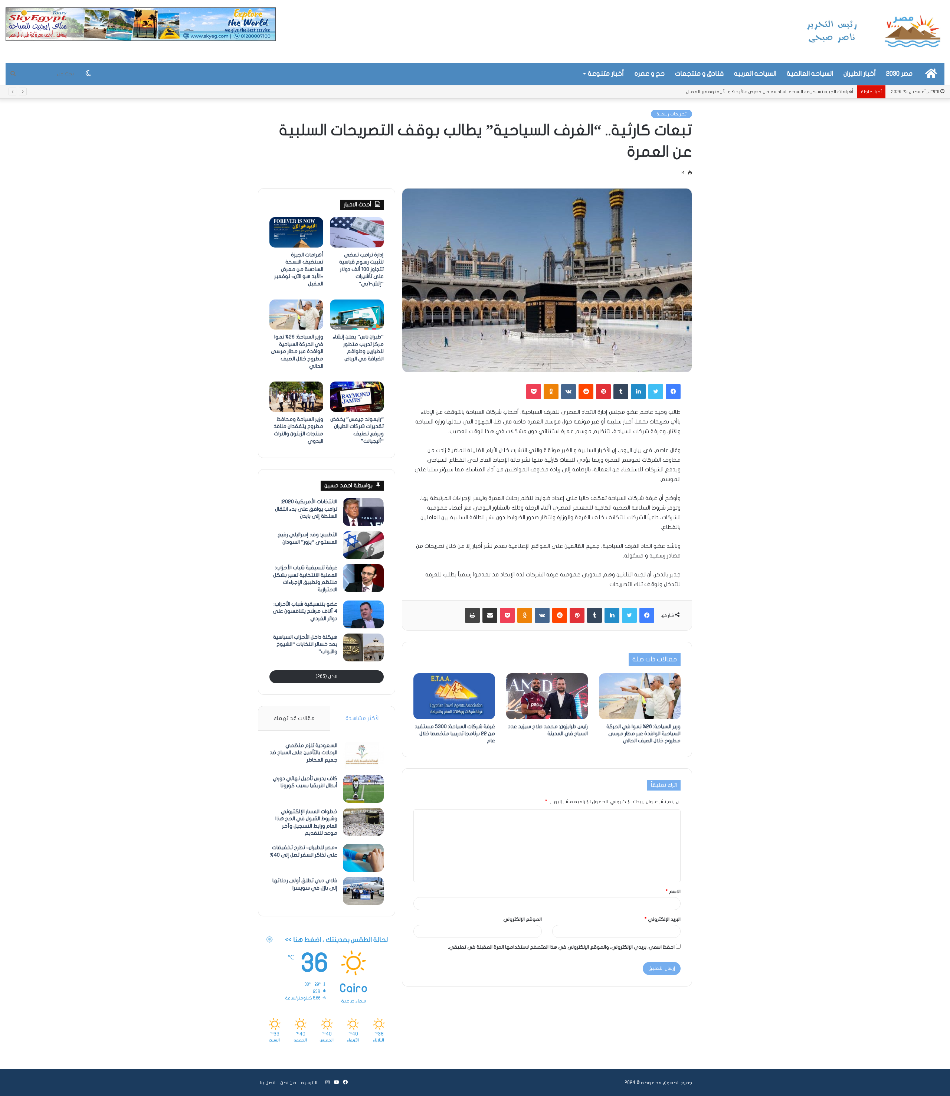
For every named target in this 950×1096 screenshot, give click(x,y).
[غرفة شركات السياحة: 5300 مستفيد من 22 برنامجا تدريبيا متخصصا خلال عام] (454, 696)
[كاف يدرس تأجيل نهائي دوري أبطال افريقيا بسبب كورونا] (363, 789)
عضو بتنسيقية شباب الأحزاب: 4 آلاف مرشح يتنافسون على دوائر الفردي (305, 611)
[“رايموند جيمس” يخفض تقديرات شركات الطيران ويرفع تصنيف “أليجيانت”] (357, 397)
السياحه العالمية (810, 73)
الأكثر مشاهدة (362, 718)
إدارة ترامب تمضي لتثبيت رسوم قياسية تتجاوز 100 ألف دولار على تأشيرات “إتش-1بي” (361, 269)
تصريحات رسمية (671, 114)
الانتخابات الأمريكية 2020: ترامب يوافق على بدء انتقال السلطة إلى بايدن (306, 509)
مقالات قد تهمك (294, 718)
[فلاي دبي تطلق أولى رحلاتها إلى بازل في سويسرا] (363, 891)
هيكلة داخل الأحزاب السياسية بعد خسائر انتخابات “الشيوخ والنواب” (305, 644)
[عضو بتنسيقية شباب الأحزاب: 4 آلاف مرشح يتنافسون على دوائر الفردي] (363, 614)
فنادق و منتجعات (699, 73)
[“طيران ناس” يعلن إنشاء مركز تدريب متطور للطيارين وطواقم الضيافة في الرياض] (357, 315)
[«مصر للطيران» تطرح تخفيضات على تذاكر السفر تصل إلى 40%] (363, 858)
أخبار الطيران (859, 73)
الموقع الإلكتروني (522, 919)
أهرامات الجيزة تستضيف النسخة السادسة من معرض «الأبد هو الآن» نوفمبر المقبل (298, 269)
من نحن (288, 1082)
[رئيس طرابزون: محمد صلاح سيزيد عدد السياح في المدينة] (547, 696)
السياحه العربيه (755, 73)
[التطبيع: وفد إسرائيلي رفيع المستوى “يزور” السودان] (363, 545)
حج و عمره (650, 73)
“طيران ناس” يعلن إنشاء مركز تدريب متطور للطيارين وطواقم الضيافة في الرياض (773, 91)
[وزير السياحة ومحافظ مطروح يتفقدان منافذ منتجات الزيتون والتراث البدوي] (296, 397)
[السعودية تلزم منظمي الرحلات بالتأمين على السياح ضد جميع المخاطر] (363, 756)
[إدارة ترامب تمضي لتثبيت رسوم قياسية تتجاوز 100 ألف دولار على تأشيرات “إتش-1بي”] (357, 232)
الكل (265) (326, 676)
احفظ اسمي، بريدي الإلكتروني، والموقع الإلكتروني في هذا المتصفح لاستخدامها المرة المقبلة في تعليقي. (561, 947)
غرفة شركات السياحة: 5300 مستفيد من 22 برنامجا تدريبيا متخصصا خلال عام (455, 733)
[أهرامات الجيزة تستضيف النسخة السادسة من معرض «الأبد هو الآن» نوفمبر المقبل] (296, 232)
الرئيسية (309, 1082)
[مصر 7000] (873, 31)
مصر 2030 (899, 73)
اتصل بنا (267, 1082)
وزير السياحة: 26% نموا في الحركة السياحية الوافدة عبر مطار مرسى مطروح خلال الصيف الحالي (643, 733)
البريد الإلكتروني (663, 919)
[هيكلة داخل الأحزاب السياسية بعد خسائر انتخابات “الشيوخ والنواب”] (363, 647)
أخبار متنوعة (606, 73)
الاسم (673, 891)
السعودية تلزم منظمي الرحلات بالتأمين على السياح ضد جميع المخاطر (303, 753)
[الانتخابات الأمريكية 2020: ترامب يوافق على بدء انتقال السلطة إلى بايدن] (363, 512)
